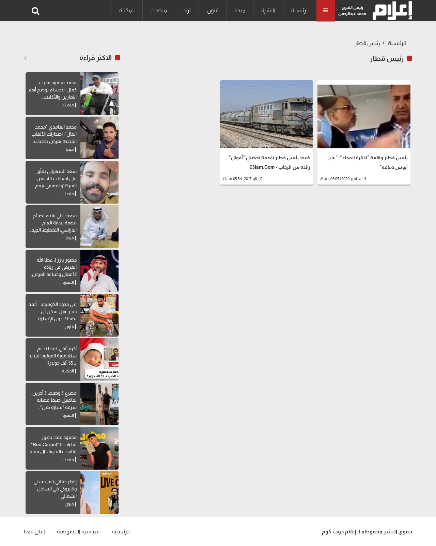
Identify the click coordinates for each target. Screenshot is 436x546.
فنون (213, 10)
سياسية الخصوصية (78, 531)
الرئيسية (300, 10)
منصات (159, 10)
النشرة (268, 10)
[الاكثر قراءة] (25, 57)
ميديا (240, 10)
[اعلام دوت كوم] (391, 10)
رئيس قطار (367, 43)
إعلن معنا (34, 531)
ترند (187, 10)
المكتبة (127, 10)
